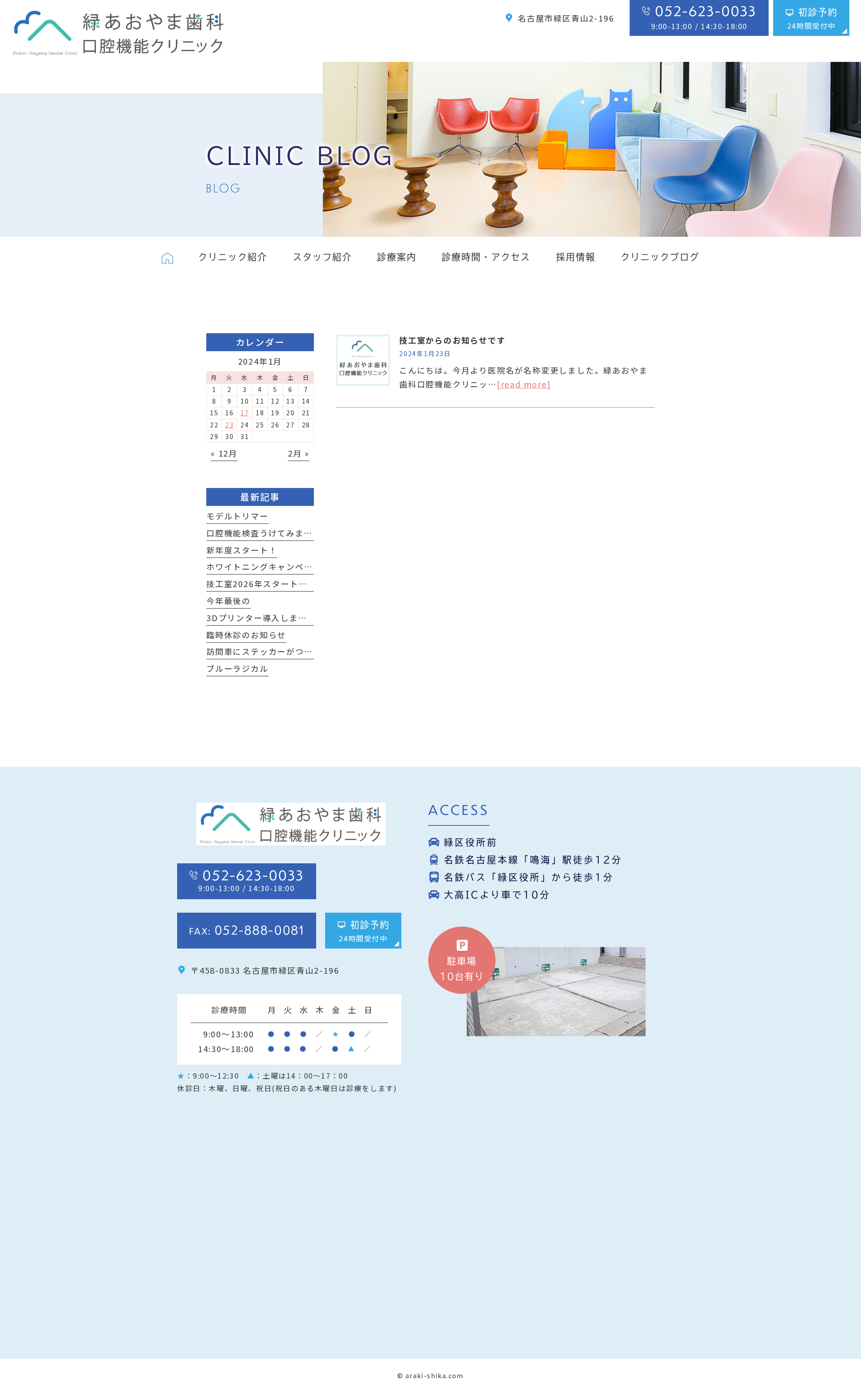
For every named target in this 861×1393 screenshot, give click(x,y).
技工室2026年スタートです (261, 583)
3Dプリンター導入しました (261, 617)
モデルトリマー (237, 516)
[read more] (524, 384)
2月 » (298, 453)
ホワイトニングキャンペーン (263, 566)
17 (244, 412)
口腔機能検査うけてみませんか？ (272, 533)
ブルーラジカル (237, 668)
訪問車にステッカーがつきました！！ (281, 651)
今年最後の (228, 600)
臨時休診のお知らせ (246, 634)
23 (229, 424)
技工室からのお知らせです (452, 340)
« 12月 (224, 453)
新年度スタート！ (241, 550)
